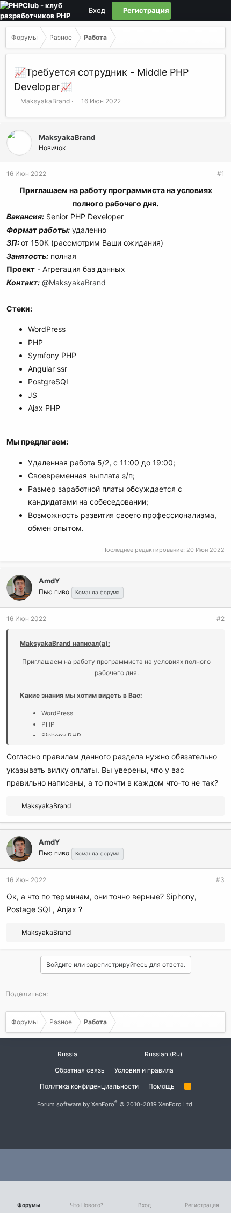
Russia (66, 1054)
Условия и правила (144, 1070)
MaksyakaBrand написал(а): (65, 643)
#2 (220, 619)
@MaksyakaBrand (74, 282)
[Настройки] (180, 10)
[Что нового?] (216, 10)
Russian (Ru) (162, 1054)
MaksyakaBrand (45, 101)
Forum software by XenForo (115, 1104)
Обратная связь (80, 1070)
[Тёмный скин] (198, 10)
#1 (221, 173)
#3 (220, 880)
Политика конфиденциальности (89, 1086)
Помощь (161, 1086)
